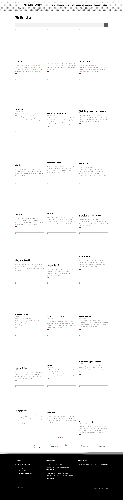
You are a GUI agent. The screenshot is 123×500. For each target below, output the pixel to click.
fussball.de (104, 464)
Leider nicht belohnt (21, 315)
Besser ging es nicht (21, 411)
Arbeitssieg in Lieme (21, 368)
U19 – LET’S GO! (19, 61)
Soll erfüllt (18, 165)
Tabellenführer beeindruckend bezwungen (92, 111)
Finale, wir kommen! (85, 61)
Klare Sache (18, 214)
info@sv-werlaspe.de (25, 473)
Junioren (88, 5)
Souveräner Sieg (84, 163)
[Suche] (106, 25)
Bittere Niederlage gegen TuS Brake (90, 215)
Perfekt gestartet (52, 412)
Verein (70, 5)
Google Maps (50, 469)
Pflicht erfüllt (19, 110)
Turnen (97, 5)
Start (54, 5)
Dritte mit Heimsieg (85, 316)
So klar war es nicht (85, 256)
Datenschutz (104, 488)
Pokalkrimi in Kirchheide (22, 260)
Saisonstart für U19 (53, 265)
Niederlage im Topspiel (54, 162)
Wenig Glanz (51, 213)
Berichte (62, 5)
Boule (105, 5)
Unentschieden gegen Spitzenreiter (90, 362)
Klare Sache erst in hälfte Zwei (56, 317)
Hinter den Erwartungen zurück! (89, 422)
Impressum (96, 488)
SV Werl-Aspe (33, 5)
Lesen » (16, 74)
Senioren (79, 5)
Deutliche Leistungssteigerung (56, 114)
